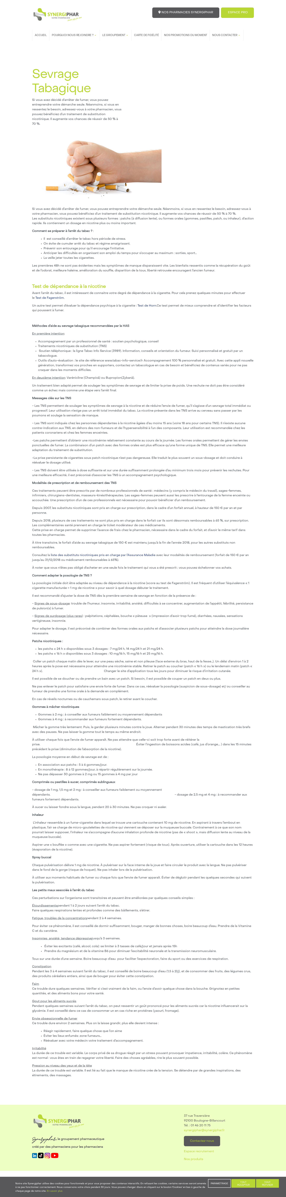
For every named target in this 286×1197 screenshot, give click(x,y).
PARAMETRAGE (219, 1183)
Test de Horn (147, 305)
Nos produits (193, 1159)
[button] (74, 35)
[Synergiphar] (57, 14)
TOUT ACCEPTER (243, 1183)
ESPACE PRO (237, 12)
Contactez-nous (202, 1141)
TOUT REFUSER (267, 1183)
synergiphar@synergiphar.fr (204, 1130)
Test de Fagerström (49, 298)
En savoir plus (55, 1191)
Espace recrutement (199, 1151)
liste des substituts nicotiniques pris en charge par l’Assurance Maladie (103, 555)
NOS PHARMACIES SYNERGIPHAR (187, 12)
